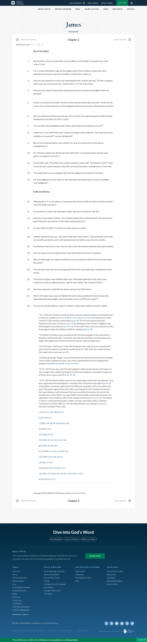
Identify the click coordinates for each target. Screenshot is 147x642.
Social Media (112, 584)
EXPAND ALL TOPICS (20, 614)
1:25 (48, 445)
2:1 (41, 315)
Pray (77, 581)
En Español (73, 31)
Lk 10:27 (73, 363)
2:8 (41, 357)
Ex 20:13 (49, 440)
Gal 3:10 (49, 434)
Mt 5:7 (48, 451)
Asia (14, 584)
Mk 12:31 (65, 363)
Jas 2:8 (67, 326)
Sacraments (48, 587)
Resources (111, 574)
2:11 (42, 440)
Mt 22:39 (57, 363)
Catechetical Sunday (20, 606)
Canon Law (16, 600)
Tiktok (132, 623)
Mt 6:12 (65, 375)
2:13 (43, 451)
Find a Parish (93, 3)
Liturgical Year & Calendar (55, 584)
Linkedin (122, 623)
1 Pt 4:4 (48, 418)
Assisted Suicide (19, 590)
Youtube (117, 623)
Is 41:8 (80, 473)
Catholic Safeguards (20, 610)
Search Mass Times (52, 578)
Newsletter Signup (115, 581)
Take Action (80, 571)
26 (46, 380)
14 (70, 375)
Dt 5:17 (60, 440)
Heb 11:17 (60, 468)
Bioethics (16, 597)
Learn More (95, 556)
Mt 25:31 (49, 457)
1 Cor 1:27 (86, 318)
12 (54, 468)
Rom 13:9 (65, 423)
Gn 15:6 (48, 473)
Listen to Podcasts (72, 539)
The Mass (48, 594)
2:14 (42, 380)
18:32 (62, 451)
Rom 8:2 (53, 445)
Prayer (47, 581)
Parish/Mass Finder (115, 571)
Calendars (111, 578)
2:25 (43, 479)
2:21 (43, 468)
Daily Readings (76, 3)
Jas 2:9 (65, 352)
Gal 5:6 (92, 398)
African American (19, 578)
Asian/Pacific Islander (21, 587)
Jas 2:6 (67, 323)
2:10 (43, 434)
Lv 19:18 (48, 423)
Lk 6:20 (84, 349)
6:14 (54, 451)
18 (65, 440)
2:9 (42, 429)
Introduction (23, 45)
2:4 (41, 335)
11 (71, 326)
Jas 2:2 (58, 318)
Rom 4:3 (56, 473)
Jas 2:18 (65, 403)
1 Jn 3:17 (49, 462)
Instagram (127, 623)
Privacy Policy (79, 493)
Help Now (122, 3)
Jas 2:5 (75, 320)
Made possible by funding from (110, 631)
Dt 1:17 (48, 429)
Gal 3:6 (63, 473)
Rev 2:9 (60, 412)
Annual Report (18, 581)
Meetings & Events (83, 578)
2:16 (42, 462)
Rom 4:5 (104, 383)
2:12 (42, 369)
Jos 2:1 (49, 479)
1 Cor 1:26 (49, 412)
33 (67, 451)
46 (55, 457)
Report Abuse (107, 3)
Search (131, 2)
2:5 (41, 346)
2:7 (42, 418)
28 (55, 412)
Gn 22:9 (49, 468)
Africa (14, 574)
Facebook (112, 623)
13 (45, 315)
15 (74, 375)
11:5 (75, 318)
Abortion (16, 571)
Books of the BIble (51, 574)
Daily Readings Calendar (84, 3)
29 (93, 318)
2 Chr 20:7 (72, 473)
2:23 (42, 473)
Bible (14, 594)
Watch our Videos (89, 539)
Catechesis (17, 603)
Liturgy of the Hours (52, 590)
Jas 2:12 (88, 329)
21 (54, 479)
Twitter (106, 623)
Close (140, 640)
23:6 (79, 318)
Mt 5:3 (69, 318)
